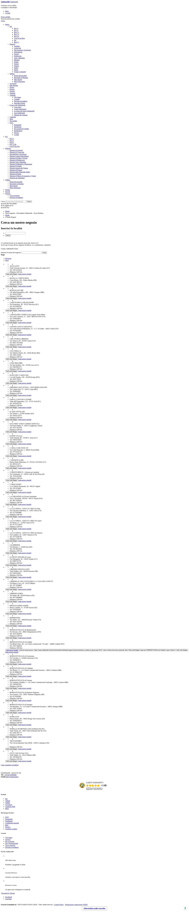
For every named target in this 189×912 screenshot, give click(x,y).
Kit (6, 799)
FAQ (7, 817)
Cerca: (3, 201)
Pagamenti (8, 819)
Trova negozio (10, 845)
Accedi (7, 13)
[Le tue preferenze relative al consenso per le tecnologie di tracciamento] (185, 908)
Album (7, 801)
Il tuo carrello (5, 17)
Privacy (7, 827)
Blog (7, 11)
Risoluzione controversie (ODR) (76, 905)
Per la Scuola (9, 841)
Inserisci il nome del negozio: (11, 252)
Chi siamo (8, 837)
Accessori (8, 805)
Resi (6, 825)
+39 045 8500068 (10, 775)
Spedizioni (9, 821)
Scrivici (7, 839)
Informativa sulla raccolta (94, 908)
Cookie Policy (59, 905)
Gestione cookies (11, 829)
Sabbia (7, 803)
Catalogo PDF (10, 807)
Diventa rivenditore (12, 847)
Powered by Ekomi (8, 893)
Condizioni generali (12, 823)
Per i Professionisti (11, 843)
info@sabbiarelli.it (12, 777)
